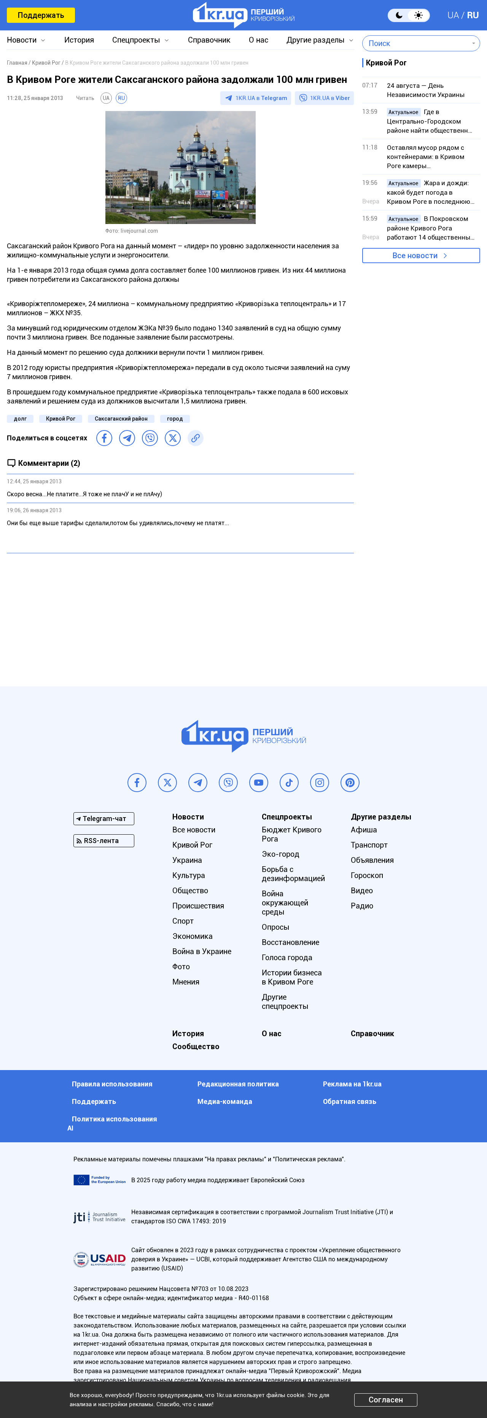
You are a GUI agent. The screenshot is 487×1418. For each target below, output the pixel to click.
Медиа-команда (224, 1101)
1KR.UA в (261, 98)
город (175, 419)
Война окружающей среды (285, 902)
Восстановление (290, 942)
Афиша (364, 829)
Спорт (183, 921)
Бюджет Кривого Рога (291, 834)
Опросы (276, 927)
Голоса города (287, 957)
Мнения (185, 981)
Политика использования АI (112, 1123)
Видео (362, 890)
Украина (187, 860)
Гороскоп (367, 875)
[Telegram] (127, 438)
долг (20, 419)
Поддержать (41, 15)
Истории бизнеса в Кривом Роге (292, 977)
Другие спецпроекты (285, 1001)
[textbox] (416, 43)
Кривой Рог (60, 419)
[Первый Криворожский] (243, 15)
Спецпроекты (136, 39)
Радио (362, 905)
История (79, 39)
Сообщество (196, 1046)
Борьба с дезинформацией (293, 874)
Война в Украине (201, 951)
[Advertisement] (180, 614)
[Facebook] (104, 438)
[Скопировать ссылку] (196, 438)
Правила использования (112, 1084)
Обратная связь (349, 1101)
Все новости (415, 255)
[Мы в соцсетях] (136, 782)
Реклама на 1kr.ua (352, 1084)
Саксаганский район (121, 419)
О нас (258, 39)
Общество (190, 890)
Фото (181, 966)
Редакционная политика (238, 1084)
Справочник (209, 39)
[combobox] (416, 43)
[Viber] (150, 438)
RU (473, 15)
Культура (188, 875)
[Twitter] (173, 438)
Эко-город (280, 854)
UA (453, 15)
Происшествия (198, 905)
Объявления (372, 860)
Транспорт (369, 845)
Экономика (192, 936)
